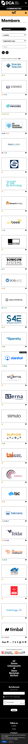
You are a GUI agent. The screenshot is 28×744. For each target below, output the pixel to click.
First (4, 641)
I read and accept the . (12, 696)
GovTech (14, 675)
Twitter (14, 729)
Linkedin (13, 725)
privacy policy (17, 696)
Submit (14, 710)
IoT (14, 660)
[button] (26, 3)
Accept (4, 741)
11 (23, 641)
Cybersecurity (14, 665)
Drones (14, 663)
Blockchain (14, 672)
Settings (10, 741)
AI (14, 667)
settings (16, 739)
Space (14, 670)
